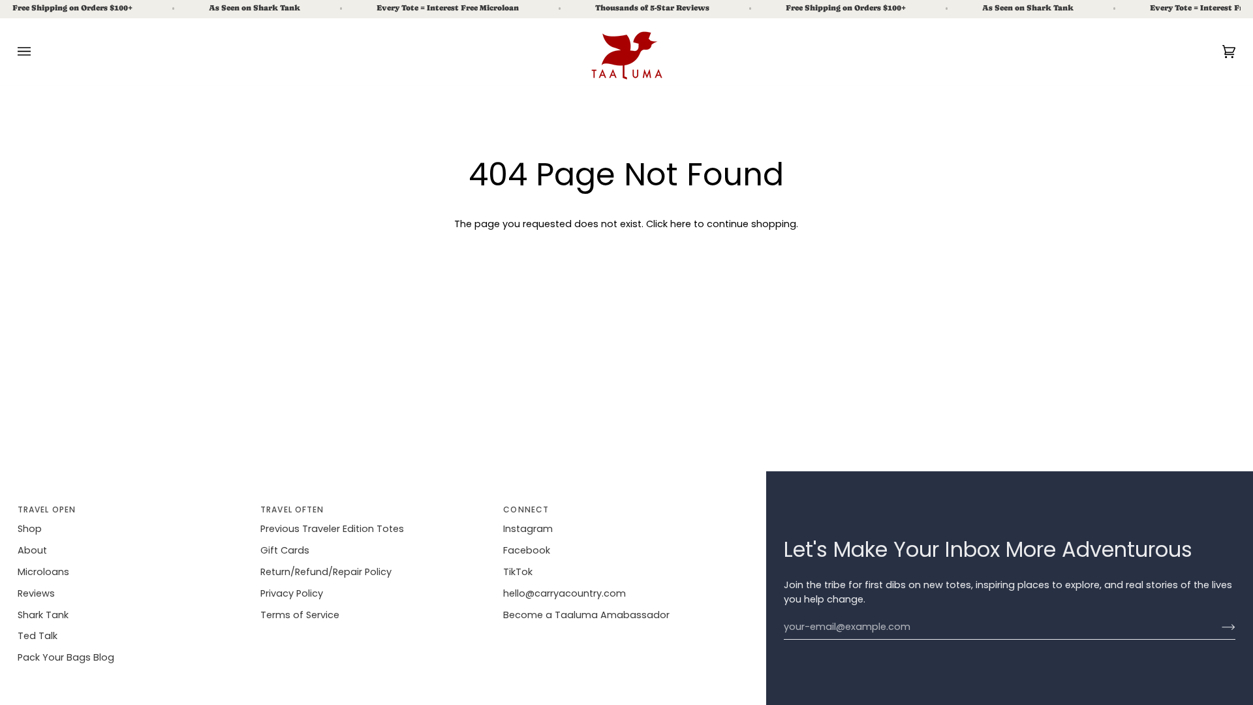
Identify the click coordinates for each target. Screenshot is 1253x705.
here (680, 223)
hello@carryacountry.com (564, 593)
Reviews (36, 593)
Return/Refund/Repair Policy (326, 571)
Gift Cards (284, 550)
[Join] (1218, 627)
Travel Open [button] (47, 509)
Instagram (528, 528)
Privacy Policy (291, 593)
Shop (30, 528)
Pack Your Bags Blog (66, 657)
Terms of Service (299, 614)
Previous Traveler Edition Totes (332, 528)
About (32, 550)
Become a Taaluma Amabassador (586, 614)
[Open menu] (37, 51)
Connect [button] (526, 509)
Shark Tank (43, 614)
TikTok (518, 571)
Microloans (43, 571)
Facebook (526, 550)
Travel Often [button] (292, 509)
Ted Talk (37, 635)
